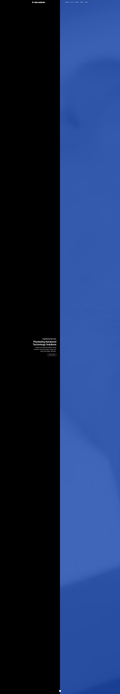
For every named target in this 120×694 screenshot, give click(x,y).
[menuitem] (67, 2)
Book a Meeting (52, 354)
